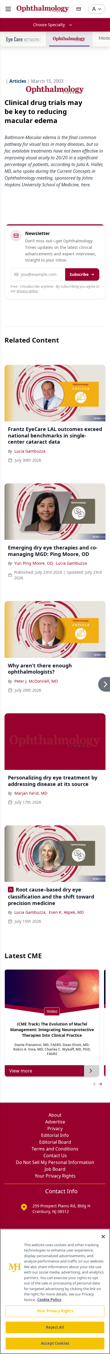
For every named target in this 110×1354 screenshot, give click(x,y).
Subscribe (79, 274)
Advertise (55, 1122)
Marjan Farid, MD (30, 793)
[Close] (103, 1236)
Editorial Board (55, 1142)
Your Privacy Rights (55, 1176)
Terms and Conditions (55, 1149)
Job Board (55, 1169)
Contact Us (55, 1155)
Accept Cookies (55, 1343)
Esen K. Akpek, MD (66, 912)
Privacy (55, 1128)
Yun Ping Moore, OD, (34, 563)
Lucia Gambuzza (29, 451)
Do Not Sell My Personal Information (55, 1162)
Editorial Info (55, 1135)
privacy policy (27, 291)
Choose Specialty (49, 24)
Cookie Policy (49, 1299)
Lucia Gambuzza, (30, 912)
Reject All (55, 1327)
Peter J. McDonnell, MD (36, 681)
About (55, 1115)
